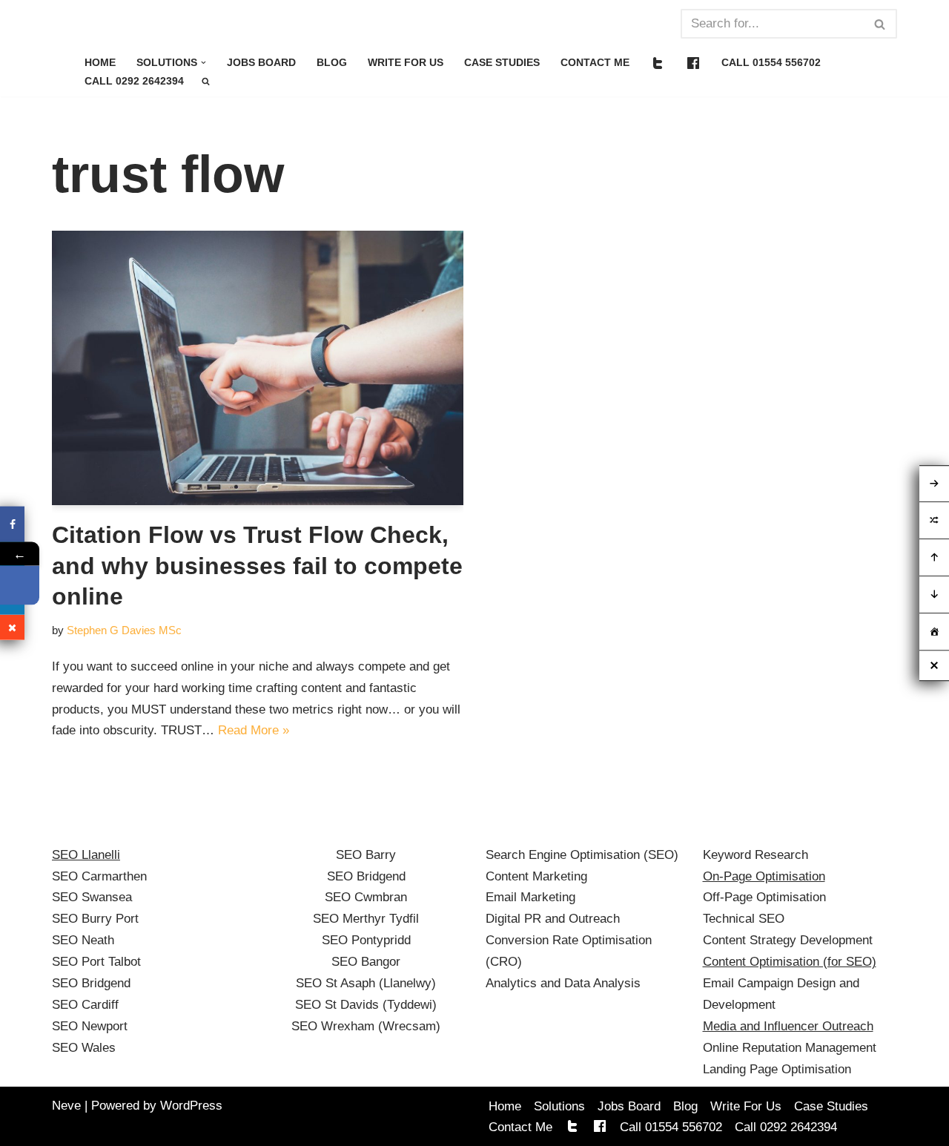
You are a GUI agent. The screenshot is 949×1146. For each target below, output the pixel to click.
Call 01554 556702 (771, 62)
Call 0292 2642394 (134, 81)
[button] (203, 62)
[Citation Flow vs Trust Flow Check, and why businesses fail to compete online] (257, 368)
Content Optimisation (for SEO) (789, 962)
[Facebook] (12, 524)
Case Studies (502, 62)
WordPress (191, 1106)
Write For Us (405, 62)
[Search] (880, 24)
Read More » (253, 730)
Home (100, 62)
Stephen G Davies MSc (124, 630)
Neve (66, 1106)
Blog (332, 62)
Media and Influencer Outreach (788, 1026)
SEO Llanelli (86, 855)
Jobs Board (261, 62)
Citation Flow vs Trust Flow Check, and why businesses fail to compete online (257, 565)
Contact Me (595, 62)
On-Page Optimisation (764, 876)
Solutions (559, 1106)
